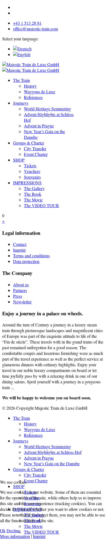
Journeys (20, 103)
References (33, 97)
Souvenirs (32, 177)
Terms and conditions (31, 255)
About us (21, 284)
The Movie (33, 200)
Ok (2, 530)
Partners (20, 290)
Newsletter (22, 301)
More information (15, 536)
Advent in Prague (39, 126)
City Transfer (35, 148)
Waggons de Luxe (39, 91)
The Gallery (34, 188)
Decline (13, 530)
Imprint (19, 250)
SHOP (18, 160)
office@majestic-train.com (35, 28)
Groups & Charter (28, 143)
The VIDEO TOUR (41, 205)
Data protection (26, 261)
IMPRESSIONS (27, 182)
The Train (21, 80)
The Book (32, 194)
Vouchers (32, 171)
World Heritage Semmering (47, 108)
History (30, 86)
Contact (19, 244)
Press (17, 296)
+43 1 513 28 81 (27, 23)
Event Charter (36, 154)
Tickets (30, 165)
